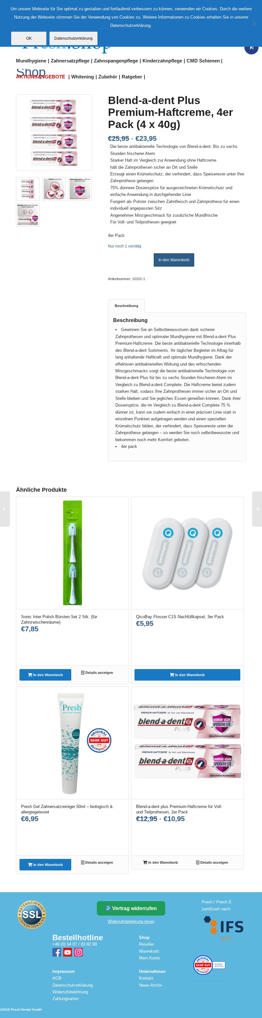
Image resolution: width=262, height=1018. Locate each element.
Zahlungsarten (65, 998)
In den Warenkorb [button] (47, 675)
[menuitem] (33, 61)
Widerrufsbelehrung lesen (131, 921)
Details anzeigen (98, 673)
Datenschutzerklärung (72, 985)
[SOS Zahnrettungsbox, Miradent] (5, 509)
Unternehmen (152, 971)
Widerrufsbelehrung (70, 992)
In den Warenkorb (173, 260)
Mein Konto (149, 958)
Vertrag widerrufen (134, 908)
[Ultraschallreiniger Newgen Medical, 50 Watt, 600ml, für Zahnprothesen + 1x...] (257, 509)
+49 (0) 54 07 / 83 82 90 (74, 944)
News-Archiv (150, 985)
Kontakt (146, 978)
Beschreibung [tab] (126, 306)
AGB (56, 978)
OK (29, 38)
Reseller (146, 944)
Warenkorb (149, 951)
